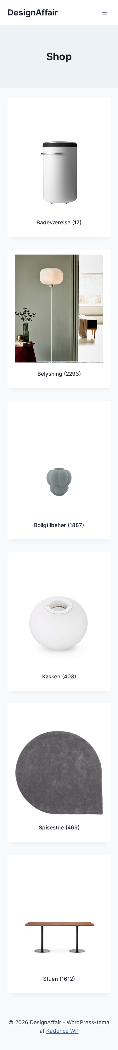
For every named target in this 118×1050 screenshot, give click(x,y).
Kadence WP (62, 1031)
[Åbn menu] (104, 12)
